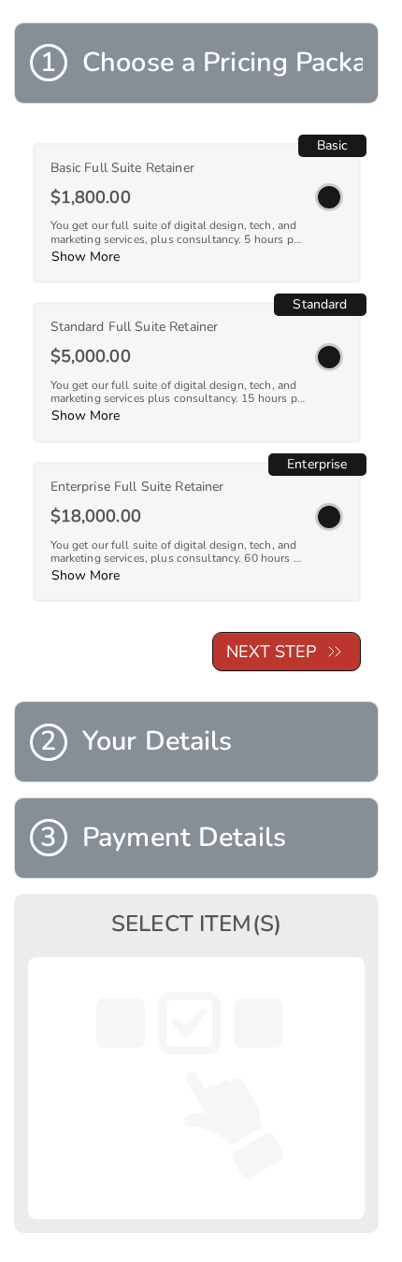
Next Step (271, 651)
